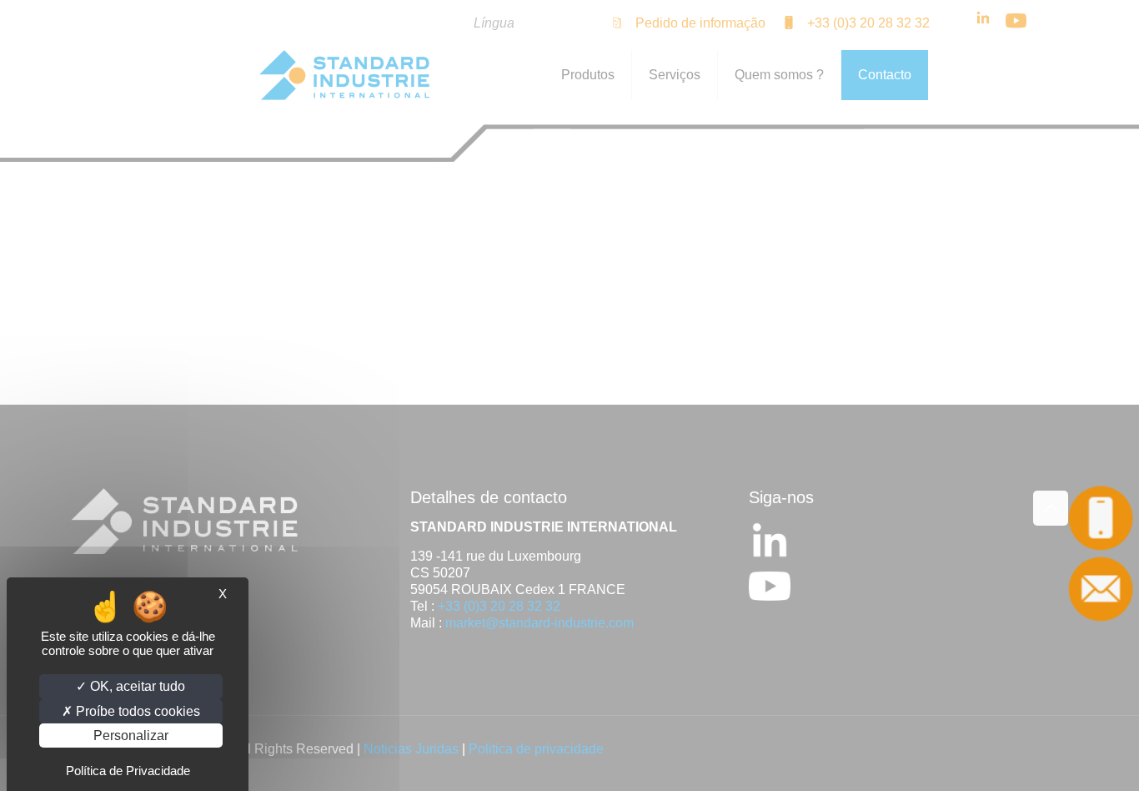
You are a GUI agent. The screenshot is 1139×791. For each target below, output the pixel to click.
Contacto (1101, 589)
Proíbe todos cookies (136, 711)
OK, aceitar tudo (136, 686)
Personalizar (130, 735)
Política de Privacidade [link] (128, 770)
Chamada (1100, 518)
